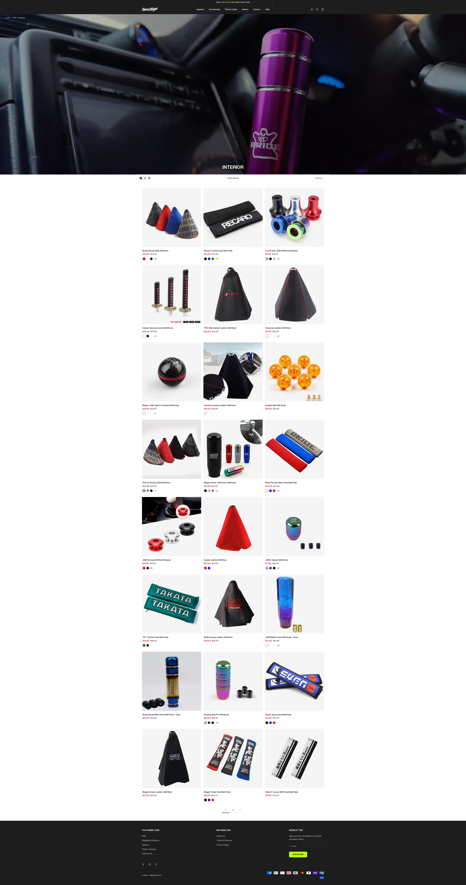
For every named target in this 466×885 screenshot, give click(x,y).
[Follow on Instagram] (149, 864)
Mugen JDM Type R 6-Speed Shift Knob (160, 405)
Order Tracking (149, 849)
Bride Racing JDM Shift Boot (155, 250)
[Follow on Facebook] (143, 864)
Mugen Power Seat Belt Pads (217, 792)
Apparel (200, 9)
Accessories (214, 9)
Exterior (256, 9)
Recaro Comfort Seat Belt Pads (218, 250)
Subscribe (298, 854)
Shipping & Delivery (150, 840)
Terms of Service (224, 840)
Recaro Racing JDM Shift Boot (156, 482)
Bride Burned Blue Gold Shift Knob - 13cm (161, 714)
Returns (145, 845)
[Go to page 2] (240, 810)
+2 (278, 258)
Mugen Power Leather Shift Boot (157, 792)
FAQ (144, 836)
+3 (278, 490)
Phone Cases (231, 9)
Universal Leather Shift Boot (278, 328)
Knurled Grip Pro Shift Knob (216, 714)
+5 (278, 568)
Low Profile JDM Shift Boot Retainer (281, 250)
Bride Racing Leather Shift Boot (218, 637)
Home (8, 18)
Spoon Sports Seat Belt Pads (278, 714)
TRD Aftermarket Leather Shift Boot (220, 328)
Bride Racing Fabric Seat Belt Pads (281, 482)
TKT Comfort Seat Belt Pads (155, 637)
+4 (155, 258)
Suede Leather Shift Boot (215, 560)
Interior (245, 9)
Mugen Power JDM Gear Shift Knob (220, 482)
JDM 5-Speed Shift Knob (276, 560)
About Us (220, 836)
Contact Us (147, 853)
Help (267, 9)
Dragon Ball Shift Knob (275, 405)
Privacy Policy (222, 845)
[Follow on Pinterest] (156, 864)
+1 (155, 413)
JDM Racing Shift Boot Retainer (156, 560)
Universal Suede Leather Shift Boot (220, 405)
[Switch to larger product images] (141, 178)
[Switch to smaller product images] (145, 178)
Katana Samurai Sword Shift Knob (157, 328)
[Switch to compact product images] (149, 178)
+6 (217, 723)
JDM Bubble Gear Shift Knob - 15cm (281, 637)
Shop (14, 18)
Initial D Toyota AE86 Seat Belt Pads (281, 792)
